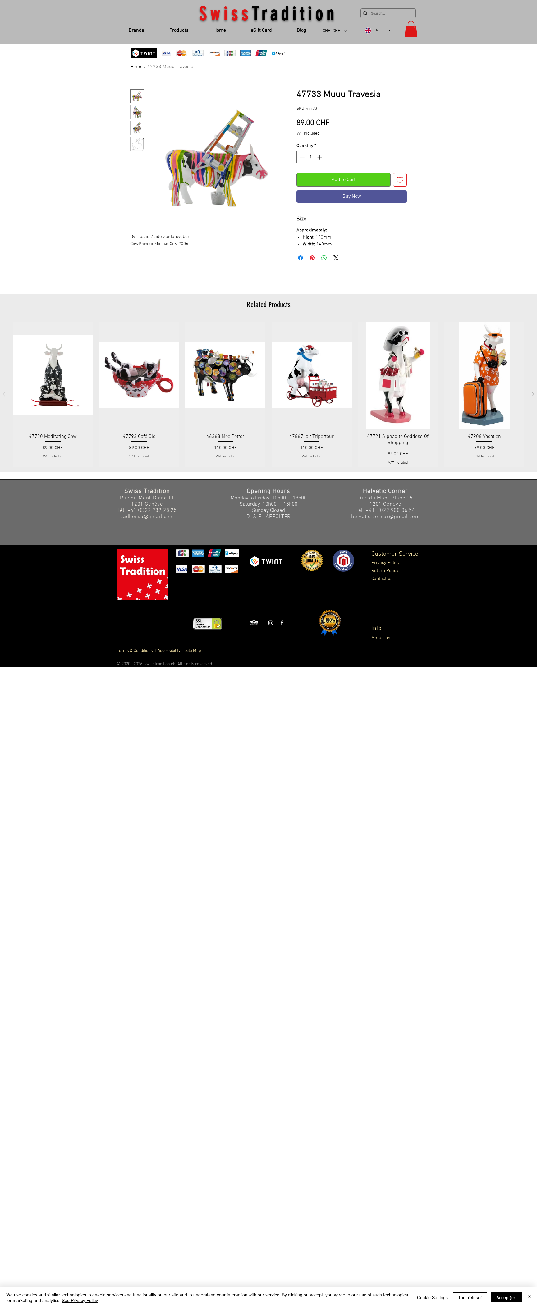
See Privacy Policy (80, 1300)
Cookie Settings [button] (432, 1297)
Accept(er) (506, 1297)
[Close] (529, 1297)
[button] (268, 715)
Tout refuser (470, 1297)
